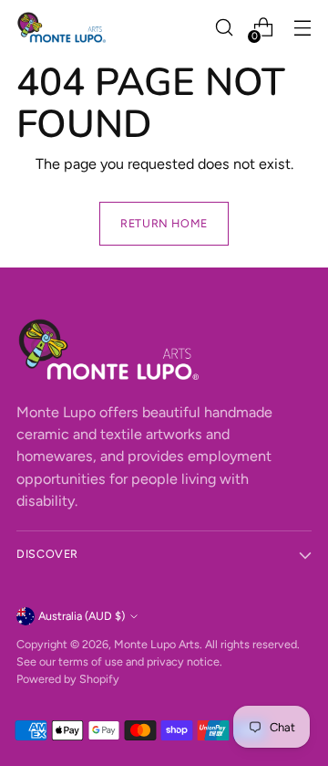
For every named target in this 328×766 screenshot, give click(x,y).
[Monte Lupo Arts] (62, 27)
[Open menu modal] (302, 28)
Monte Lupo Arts (157, 644)
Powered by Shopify (67, 679)
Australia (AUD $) (81, 616)
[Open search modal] (223, 28)
